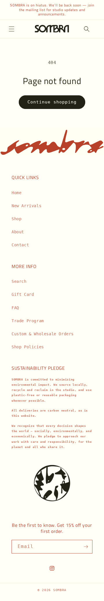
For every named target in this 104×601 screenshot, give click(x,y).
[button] (11, 29)
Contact (20, 245)
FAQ (15, 307)
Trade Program (28, 320)
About (18, 232)
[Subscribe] (85, 546)
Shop (16, 218)
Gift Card (23, 294)
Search (19, 281)
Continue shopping (52, 102)
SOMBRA (59, 590)
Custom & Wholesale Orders (43, 334)
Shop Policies (28, 347)
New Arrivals (26, 205)
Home (16, 192)
